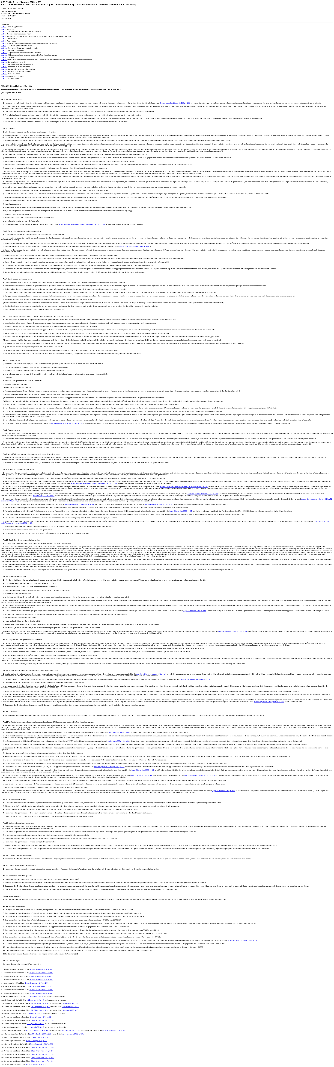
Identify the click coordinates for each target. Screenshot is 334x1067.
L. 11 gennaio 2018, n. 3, (34, 997)
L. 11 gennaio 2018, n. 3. (39, 1037)
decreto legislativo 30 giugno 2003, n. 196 (134, 247)
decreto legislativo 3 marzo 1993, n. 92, (159, 504)
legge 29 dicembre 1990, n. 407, (143, 770)
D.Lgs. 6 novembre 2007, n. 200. (41, 969)
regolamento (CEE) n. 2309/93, (44, 496)
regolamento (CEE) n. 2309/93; (120, 732)
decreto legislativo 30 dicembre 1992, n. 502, (67, 423)
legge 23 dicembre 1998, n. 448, (194, 611)
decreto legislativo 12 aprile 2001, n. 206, (80, 504)
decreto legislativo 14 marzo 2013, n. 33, (232, 631)
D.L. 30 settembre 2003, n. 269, (37, 1030)
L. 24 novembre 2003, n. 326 (70, 1030)
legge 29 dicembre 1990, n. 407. (180, 511)
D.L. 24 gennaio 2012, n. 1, (40, 1003)
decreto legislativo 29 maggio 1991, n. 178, (175, 103)
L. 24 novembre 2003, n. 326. (73, 1034)
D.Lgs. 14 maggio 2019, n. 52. (40, 1017)
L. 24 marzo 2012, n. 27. (70, 1003)
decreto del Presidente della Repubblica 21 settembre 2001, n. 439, (82, 224)
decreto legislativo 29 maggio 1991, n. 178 (151, 674)
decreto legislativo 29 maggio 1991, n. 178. (196, 679)
